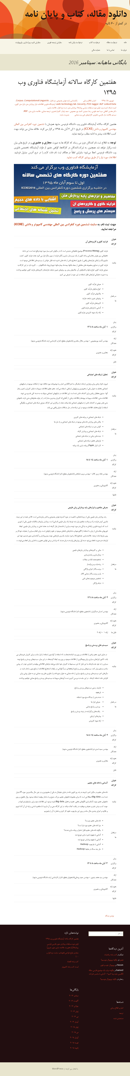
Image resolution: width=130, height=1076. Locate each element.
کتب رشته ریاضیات (110, 955)
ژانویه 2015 (74, 1048)
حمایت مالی (96, 50)
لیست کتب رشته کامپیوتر (70, 967)
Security (81, 104)
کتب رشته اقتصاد (72, 962)
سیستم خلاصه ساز (110, 115)
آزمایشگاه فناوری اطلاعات (46, 104)
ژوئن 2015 (74, 1027)
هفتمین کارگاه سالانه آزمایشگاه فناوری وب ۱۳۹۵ (67, 87)
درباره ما (124, 50)
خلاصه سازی (52, 108)
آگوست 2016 (73, 1001)
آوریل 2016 (74, 1022)
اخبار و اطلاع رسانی (89, 101)
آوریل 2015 (74, 1038)
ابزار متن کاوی (20, 104)
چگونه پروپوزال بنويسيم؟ (109, 960)
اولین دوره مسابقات (94, 108)
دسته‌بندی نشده (118, 1018)
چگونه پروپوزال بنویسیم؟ (108, 979)
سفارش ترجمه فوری (54, 42)
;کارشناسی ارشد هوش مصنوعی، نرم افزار (63, 101)
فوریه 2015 (74, 1043)
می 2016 (75, 1017)
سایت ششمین (89, 224)
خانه (125, 42)
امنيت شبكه (112, 108)
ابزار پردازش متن (31, 104)
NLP (101, 104)
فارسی (101, 115)
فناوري (95, 115)
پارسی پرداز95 (82, 108)
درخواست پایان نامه (75, 42)
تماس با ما (110, 50)
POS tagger (93, 104)
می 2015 (75, 1032)
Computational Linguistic (36, 101)
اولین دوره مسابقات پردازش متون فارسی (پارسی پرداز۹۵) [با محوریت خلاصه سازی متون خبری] (62, 946)
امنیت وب (104, 108)
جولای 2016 (73, 1006)
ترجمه (121, 1013)
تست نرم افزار (62, 108)
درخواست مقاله (111, 42)
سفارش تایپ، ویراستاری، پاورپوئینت (27, 42)
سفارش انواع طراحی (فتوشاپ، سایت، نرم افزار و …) (62, 955)
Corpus (19, 101)
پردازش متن (72, 108)
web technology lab (66, 104)
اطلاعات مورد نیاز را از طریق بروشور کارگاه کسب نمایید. (91, 157)
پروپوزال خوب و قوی (107, 965)
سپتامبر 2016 (73, 996)
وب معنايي (77, 115)
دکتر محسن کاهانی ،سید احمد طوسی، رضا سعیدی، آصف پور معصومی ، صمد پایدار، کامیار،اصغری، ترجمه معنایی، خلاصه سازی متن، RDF (70, 111)
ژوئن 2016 (74, 1011)
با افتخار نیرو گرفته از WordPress (65, 1069)
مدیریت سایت (64, 115)
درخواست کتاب (94, 42)
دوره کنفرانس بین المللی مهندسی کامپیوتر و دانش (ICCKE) (47, 224)
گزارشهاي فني (87, 115)
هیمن (121, 960)
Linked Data (110, 104)
